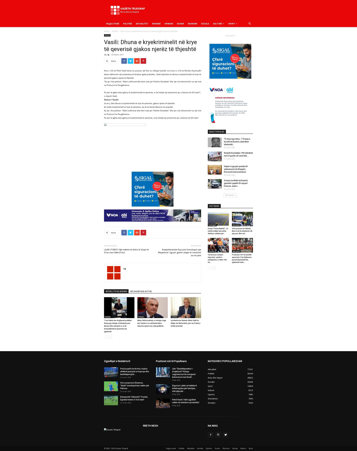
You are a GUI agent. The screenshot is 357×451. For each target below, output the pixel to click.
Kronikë (156, 23)
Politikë (127, 23)
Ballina (106, 31)
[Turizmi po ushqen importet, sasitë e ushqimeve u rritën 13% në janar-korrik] (218, 245)
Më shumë (229, 195)
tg (108, 55)
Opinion (169, 23)
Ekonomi (192, 23)
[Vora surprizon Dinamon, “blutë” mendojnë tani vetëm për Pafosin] (111, 386)
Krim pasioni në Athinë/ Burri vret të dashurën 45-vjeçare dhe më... (242, 231)
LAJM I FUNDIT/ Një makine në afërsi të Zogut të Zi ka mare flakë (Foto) (126, 251)
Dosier (180, 23)
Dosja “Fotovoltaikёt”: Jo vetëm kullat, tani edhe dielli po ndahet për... (218, 231)
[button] (249, 24)
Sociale (205, 23)
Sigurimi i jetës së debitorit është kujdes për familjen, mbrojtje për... (184, 388)
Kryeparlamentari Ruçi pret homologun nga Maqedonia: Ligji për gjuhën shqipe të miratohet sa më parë (179, 252)
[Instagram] (218, 435)
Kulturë (217, 23)
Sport (231, 23)
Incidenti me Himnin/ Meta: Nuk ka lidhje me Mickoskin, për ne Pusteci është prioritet (185, 323)
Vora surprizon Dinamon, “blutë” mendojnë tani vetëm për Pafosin (134, 385)
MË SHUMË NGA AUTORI (141, 291)
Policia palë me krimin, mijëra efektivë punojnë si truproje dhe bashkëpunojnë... (134, 371)
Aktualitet (142, 23)
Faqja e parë (112, 23)
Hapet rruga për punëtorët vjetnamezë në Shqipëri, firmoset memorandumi (236, 169)
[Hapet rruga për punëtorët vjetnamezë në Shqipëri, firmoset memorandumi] (215, 170)
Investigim (212, 225)
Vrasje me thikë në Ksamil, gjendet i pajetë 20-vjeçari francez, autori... (236, 183)
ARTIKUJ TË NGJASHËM (116, 291)
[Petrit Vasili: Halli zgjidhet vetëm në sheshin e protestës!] (163, 403)
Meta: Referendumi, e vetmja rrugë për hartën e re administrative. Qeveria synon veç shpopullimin (151, 323)
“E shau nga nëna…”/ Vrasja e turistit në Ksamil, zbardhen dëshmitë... (237, 142)
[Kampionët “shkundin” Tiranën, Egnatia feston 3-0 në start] (111, 400)
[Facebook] (210, 435)
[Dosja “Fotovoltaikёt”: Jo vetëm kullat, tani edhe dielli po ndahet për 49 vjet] (218, 219)
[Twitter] (225, 435)
